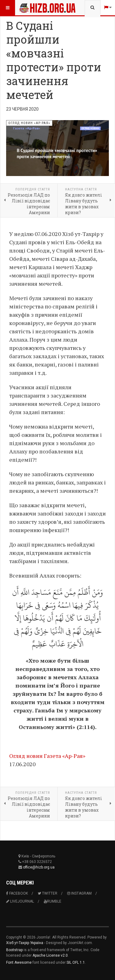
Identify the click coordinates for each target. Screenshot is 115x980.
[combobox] (92, 7)
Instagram (81, 893)
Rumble (54, 901)
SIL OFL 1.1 (76, 962)
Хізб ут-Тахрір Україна (24, 943)
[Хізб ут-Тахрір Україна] (31, 7)
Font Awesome (19, 962)
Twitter (49, 893)
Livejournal (21, 901)
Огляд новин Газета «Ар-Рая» (47, 755)
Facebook (18, 893)
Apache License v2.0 (50, 955)
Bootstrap (14, 950)
